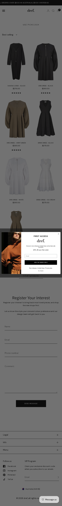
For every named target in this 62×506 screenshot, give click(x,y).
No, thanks (40, 270)
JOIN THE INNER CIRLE (41, 262)
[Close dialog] (58, 234)
